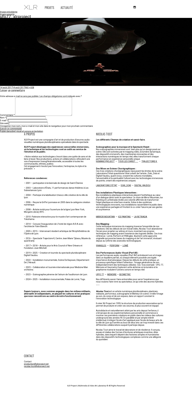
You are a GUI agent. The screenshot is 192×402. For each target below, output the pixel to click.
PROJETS (49, 7)
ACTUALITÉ (67, 7)
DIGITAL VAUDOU (142, 185)
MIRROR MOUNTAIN (105, 217)
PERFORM (114, 245)
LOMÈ (125, 245)
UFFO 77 (100, 274)
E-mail (4, 120)
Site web (4, 123)
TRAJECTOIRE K (149, 161)
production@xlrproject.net (36, 364)
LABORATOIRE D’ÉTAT (106, 185)
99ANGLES (101, 245)
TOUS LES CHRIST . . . (128, 161)
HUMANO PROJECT (105, 161)
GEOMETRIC (125, 274)
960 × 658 (29, 87)
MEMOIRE (112, 274)
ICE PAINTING (124, 217)
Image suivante (7, 14)
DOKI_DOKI (126, 185)
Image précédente (8, 12)
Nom (3, 117)
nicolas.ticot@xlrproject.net (37, 366)
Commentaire (7, 115)
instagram (135, 7)
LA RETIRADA (140, 217)
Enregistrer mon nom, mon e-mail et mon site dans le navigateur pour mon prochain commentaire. (46, 126)
